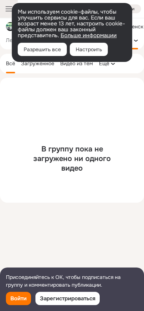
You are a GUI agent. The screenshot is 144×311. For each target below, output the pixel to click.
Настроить (89, 49)
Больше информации (89, 35)
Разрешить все (42, 49)
